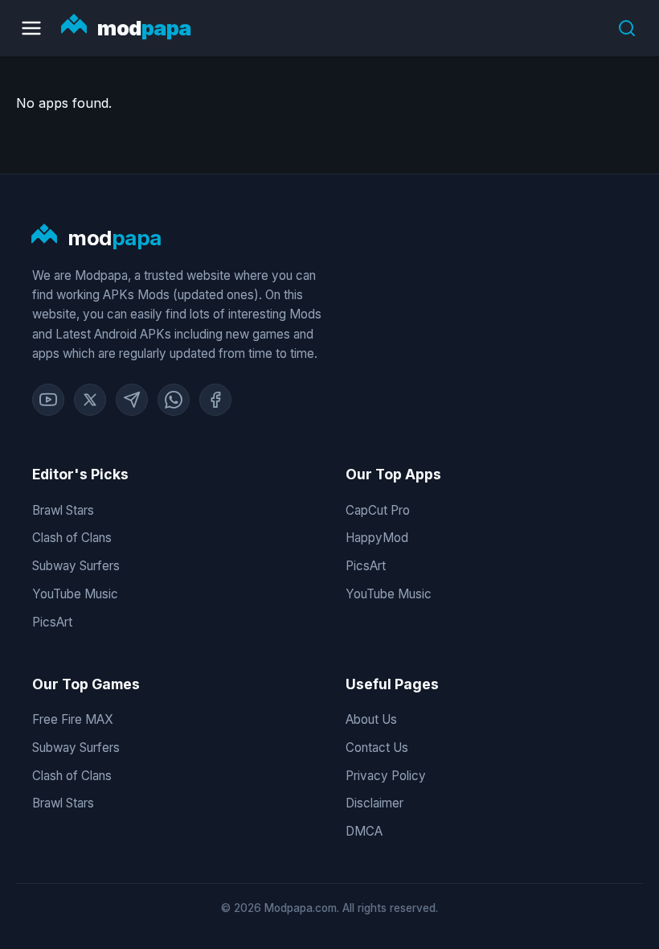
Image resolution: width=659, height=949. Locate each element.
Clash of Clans (72, 537)
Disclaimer (374, 803)
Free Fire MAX (72, 719)
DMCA (364, 831)
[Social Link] (48, 400)
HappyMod (377, 537)
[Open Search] (627, 28)
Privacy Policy (386, 775)
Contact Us (377, 747)
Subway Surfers (76, 565)
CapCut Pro (378, 510)
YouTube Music (75, 594)
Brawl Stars (63, 510)
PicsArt (52, 622)
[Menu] (31, 28)
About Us (371, 719)
